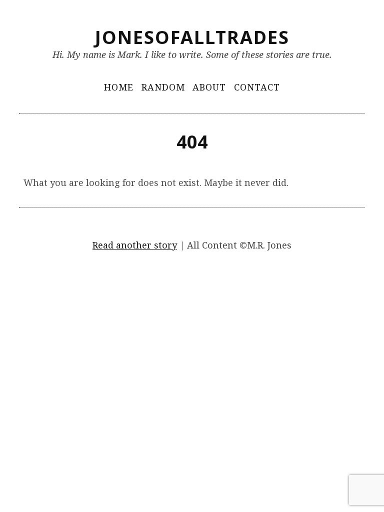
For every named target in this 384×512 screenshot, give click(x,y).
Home (119, 87)
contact (257, 87)
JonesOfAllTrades (192, 37)
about (209, 87)
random (163, 87)
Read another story (134, 245)
